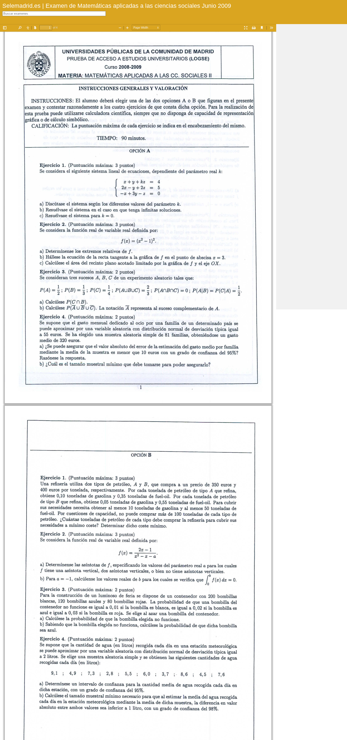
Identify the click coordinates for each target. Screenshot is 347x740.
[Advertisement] (311, 95)
